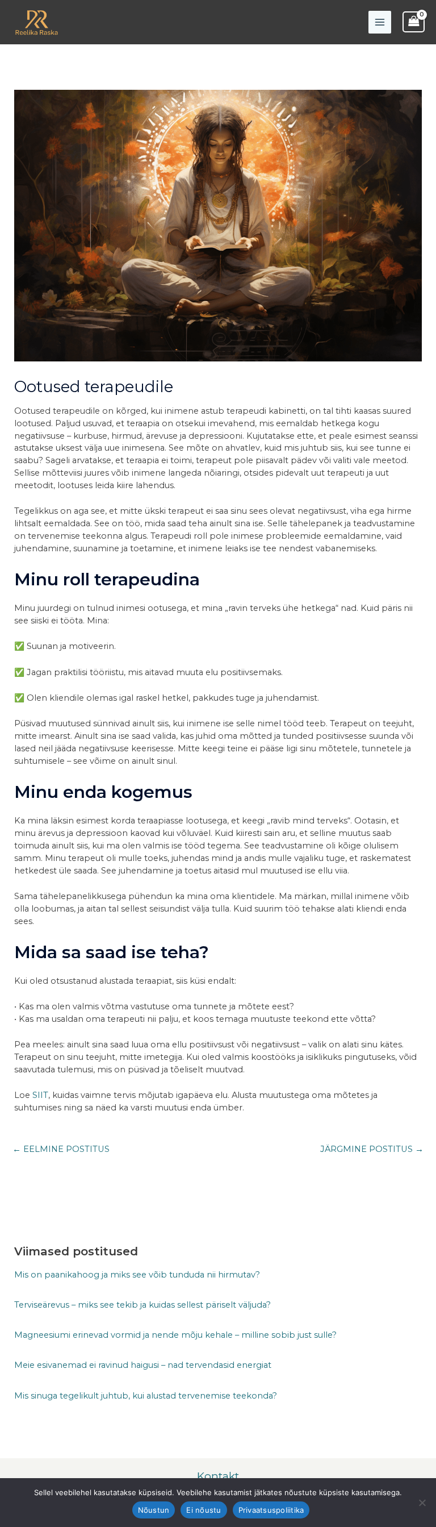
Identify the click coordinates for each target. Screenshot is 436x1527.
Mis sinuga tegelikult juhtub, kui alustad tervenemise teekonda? (145, 1396)
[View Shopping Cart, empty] (414, 21)
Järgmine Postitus (372, 1149)
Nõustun (154, 1509)
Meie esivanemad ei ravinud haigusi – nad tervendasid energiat (142, 1365)
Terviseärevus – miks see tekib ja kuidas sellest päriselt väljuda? (142, 1305)
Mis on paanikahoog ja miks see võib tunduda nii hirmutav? (137, 1275)
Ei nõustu (203, 1509)
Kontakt (218, 1476)
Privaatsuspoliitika (271, 1509)
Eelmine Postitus (61, 1149)
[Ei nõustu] (421, 1502)
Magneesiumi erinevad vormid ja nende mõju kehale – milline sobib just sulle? (175, 1335)
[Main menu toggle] (379, 22)
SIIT (40, 1095)
